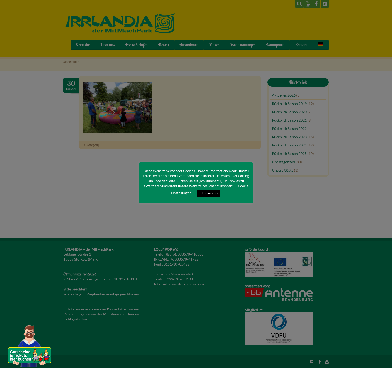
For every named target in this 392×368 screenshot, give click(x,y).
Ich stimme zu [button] (209, 193)
